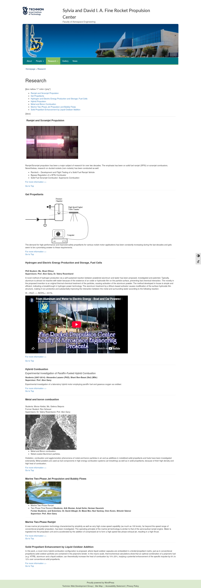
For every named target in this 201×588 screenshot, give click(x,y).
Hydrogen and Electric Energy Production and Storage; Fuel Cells (59, 98)
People (39, 61)
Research (52, 61)
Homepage (30, 68)
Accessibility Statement (115, 586)
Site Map (99, 586)
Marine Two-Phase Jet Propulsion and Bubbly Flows (53, 106)
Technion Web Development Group (77, 586)
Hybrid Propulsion (38, 101)
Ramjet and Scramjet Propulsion (45, 93)
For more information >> (35, 181)
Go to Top (29, 186)
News (75, 61)
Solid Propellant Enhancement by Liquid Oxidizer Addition (55, 109)
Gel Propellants (37, 95)
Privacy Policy (133, 586)
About (29, 61)
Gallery (65, 61)
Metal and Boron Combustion (43, 104)
